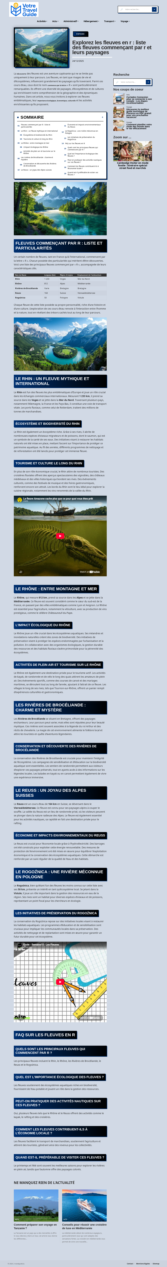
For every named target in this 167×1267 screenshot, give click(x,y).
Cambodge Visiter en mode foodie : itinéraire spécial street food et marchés (132, 165)
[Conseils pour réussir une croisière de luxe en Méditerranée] (84, 1205)
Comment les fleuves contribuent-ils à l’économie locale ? (83, 167)
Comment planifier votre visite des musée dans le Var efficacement (139, 126)
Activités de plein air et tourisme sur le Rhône (39, 152)
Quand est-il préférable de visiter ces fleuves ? (83, 173)
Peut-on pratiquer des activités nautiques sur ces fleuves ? (85, 161)
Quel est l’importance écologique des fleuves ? (83, 154)
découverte (21, 74)
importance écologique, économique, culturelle (56, 101)
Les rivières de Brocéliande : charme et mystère (37, 158)
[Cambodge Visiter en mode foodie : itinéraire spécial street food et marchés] (132, 151)
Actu (17, 1219)
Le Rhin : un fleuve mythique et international (39, 131)
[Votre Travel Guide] (24, 9)
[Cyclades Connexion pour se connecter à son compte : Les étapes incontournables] (118, 98)
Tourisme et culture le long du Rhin (38, 139)
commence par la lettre (57, 85)
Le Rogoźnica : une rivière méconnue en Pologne (81, 132)
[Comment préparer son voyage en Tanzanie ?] (36, 1205)
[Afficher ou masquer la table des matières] (73, 117)
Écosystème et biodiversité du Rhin (37, 135)
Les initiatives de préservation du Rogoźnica (81, 138)
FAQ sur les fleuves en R (75, 143)
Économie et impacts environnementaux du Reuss (84, 125)
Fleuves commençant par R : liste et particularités (35, 125)
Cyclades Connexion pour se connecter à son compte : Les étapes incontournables (139, 100)
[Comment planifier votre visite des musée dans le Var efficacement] (118, 125)
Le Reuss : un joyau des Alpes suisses (36, 170)
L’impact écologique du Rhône (35, 147)
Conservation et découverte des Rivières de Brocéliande (39, 164)
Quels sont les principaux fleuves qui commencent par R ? (83, 148)
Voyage (80, 34)
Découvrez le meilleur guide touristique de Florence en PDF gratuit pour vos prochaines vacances (138, 113)
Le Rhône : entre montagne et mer (35, 143)
